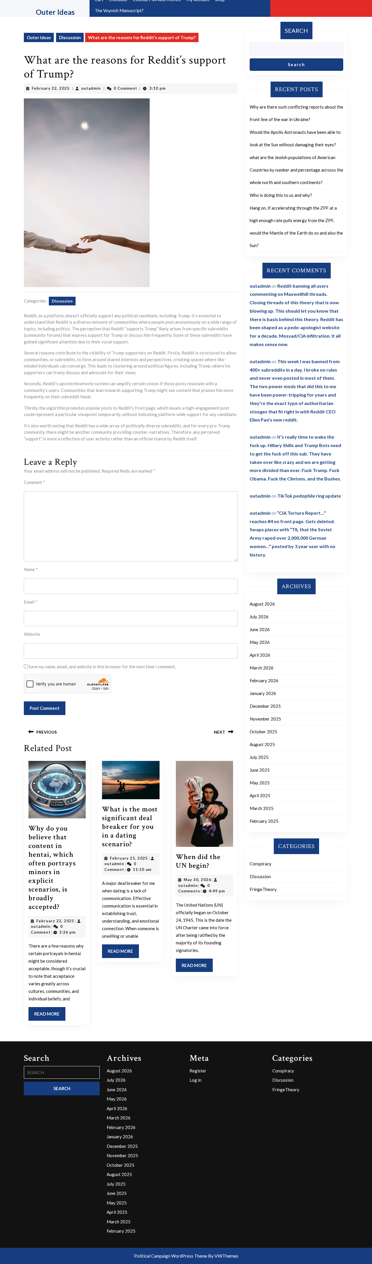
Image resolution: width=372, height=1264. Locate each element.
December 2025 (265, 706)
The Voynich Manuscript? (119, 10)
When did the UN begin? (198, 861)
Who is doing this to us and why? (281, 195)
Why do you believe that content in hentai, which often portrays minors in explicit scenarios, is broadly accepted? (52, 868)
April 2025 (260, 795)
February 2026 (264, 680)
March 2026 (261, 667)
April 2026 (260, 655)
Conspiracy (260, 863)
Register (197, 1070)
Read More (49, 1016)
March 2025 (261, 808)
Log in (195, 1080)
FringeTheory (263, 889)
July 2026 (259, 616)
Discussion (70, 37)
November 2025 (265, 718)
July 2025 (259, 757)
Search (296, 30)
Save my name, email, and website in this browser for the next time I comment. (102, 666)
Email (30, 601)
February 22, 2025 (51, 88)
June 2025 (260, 770)
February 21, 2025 (129, 858)
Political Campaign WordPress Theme (170, 1255)
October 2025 (263, 731)
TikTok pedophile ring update (309, 495)
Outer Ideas (55, 12)
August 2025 (262, 744)
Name (31, 569)
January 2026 (263, 693)
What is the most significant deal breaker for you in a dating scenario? (130, 826)
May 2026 (260, 642)
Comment (34, 482)
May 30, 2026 (197, 879)
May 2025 (260, 782)
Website (32, 634)
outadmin (91, 88)
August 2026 (262, 603)
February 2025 (264, 821)
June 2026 (260, 629)
